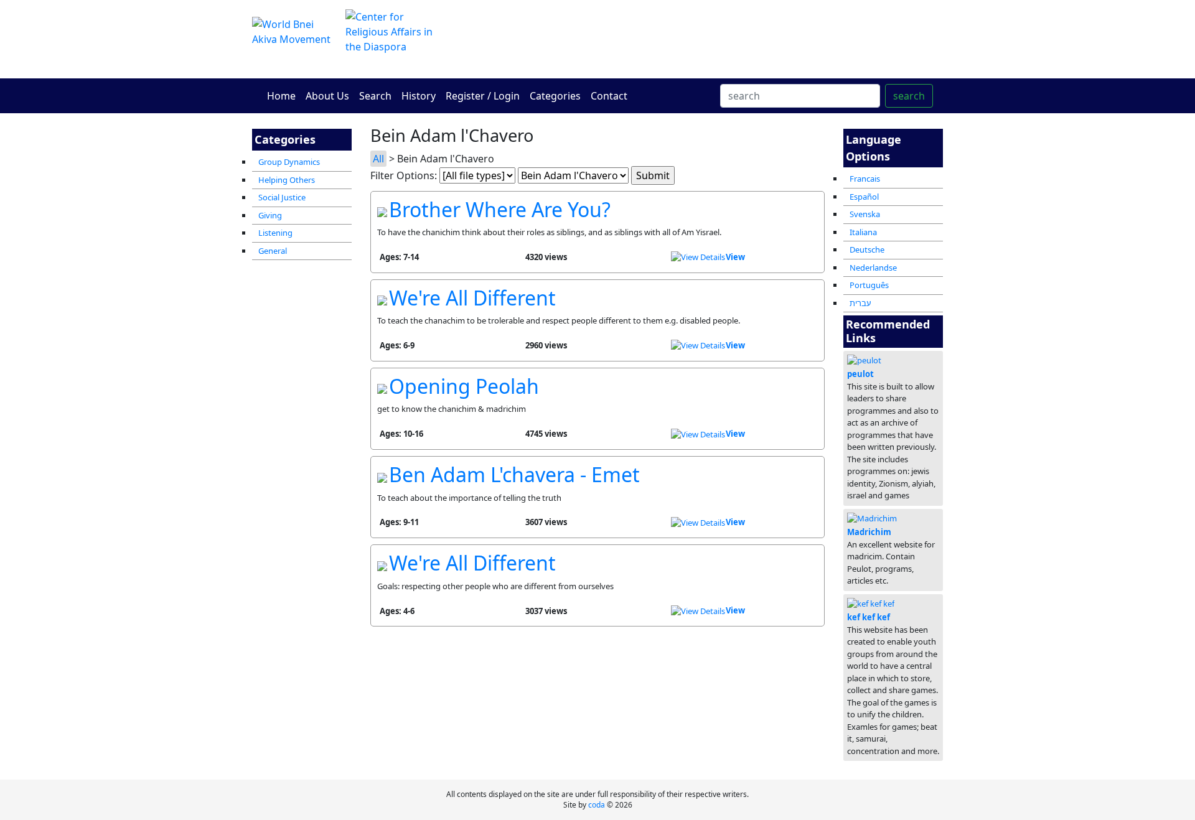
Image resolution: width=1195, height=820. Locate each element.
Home (281, 96)
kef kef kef (868, 617)
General (272, 250)
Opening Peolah (464, 386)
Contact (609, 96)
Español (864, 196)
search (909, 96)
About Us (327, 96)
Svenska (865, 214)
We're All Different (472, 297)
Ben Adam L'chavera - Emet (514, 474)
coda (596, 804)
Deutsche (867, 249)
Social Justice (282, 197)
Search (375, 96)
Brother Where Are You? (500, 209)
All (378, 158)
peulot (860, 374)
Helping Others (286, 179)
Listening (275, 232)
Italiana (863, 232)
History (418, 96)
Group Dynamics (289, 161)
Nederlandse (873, 267)
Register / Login (483, 96)
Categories (555, 96)
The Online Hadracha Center (716, 39)
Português (869, 285)
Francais (865, 178)
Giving (270, 215)
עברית (860, 303)
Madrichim (869, 532)
